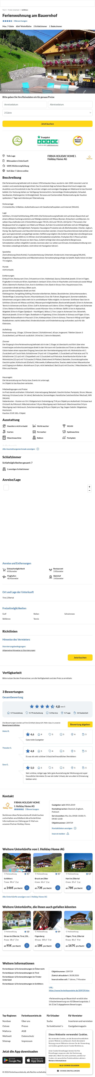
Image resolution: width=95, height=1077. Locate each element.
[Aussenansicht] (47, 62)
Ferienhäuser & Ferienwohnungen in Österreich (23, 969)
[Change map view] (6, 487)
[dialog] (69, 1052)
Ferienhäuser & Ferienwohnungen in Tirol (20, 973)
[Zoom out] (89, 490)
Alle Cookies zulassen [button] (69, 1065)
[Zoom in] (89, 487)
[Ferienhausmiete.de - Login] (80, 3)
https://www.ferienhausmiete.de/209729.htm (69, 990)
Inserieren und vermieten (80, 1021)
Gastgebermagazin (77, 1026)
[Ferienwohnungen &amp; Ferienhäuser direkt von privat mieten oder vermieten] (4, 3)
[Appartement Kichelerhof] (16, 920)
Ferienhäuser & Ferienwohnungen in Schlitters (22, 983)
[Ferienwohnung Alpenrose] (78, 920)
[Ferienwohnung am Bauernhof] (16, 862)
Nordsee (6, 1021)
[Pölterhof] (47, 920)
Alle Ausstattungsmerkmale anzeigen (18, 449)
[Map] (47, 521)
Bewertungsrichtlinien (11, 725)
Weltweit (7, 1036)
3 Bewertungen (20, 21)
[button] (86, 3)
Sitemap (6, 1041)
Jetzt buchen (47, 123)
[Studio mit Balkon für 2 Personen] (78, 862)
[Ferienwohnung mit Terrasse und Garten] (47, 862)
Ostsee (5, 1026)
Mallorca (6, 1031)
